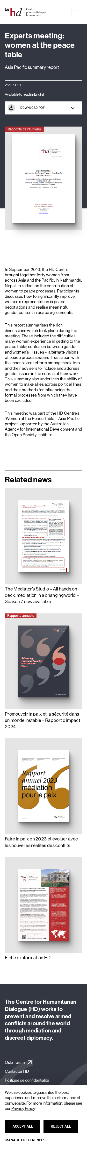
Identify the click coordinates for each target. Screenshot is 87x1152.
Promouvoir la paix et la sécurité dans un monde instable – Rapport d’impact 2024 (42, 720)
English (39, 94)
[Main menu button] (77, 12)
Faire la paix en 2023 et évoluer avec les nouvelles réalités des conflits (41, 842)
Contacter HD (17, 1071)
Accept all (26, 1128)
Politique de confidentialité (27, 1080)
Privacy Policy (23, 1108)
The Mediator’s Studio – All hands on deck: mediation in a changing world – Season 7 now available (42, 595)
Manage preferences (25, 1142)
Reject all (64, 1128)
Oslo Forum (15, 1062)
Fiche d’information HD (28, 957)
